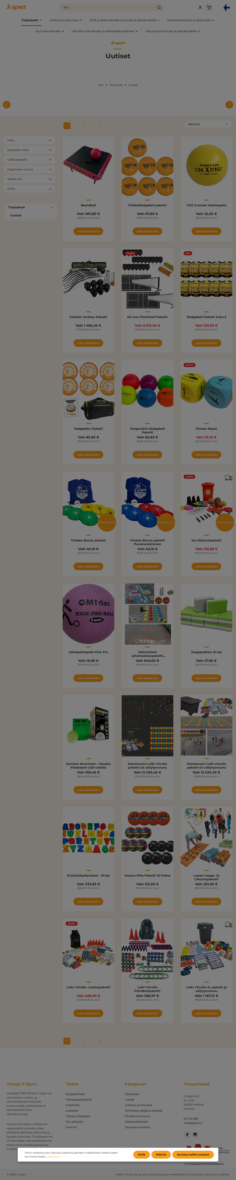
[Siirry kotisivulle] (16, 7)
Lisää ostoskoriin (88, 231)
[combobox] (107, 7)
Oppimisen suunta (20, 169)
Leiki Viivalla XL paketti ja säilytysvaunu (206, 989)
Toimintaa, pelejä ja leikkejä (143, 1110)
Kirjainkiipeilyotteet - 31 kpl (88, 875)
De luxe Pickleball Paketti (147, 317)
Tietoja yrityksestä (78, 1116)
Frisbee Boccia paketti (88, 540)
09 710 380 (191, 1118)
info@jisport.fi (193, 1123)
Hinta (11, 188)
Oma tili (71, 1127)
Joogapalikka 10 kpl (206, 652)
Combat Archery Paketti (88, 317)
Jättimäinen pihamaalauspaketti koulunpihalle (147, 654)
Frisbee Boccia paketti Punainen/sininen (147, 542)
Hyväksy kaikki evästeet (193, 1154)
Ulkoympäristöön (136, 1121)
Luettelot (72, 1110)
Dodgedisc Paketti (88, 428)
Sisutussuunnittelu (137, 1127)
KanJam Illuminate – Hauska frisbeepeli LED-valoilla (88, 765)
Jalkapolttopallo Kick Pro (88, 652)
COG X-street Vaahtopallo (206, 205)
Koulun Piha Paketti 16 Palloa (147, 875)
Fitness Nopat (206, 428)
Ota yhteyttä (74, 1121)
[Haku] (159, 7)
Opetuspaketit (17, 159)
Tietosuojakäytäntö (79, 1099)
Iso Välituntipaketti (206, 540)
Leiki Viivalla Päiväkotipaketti (147, 989)
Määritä (161, 1154)
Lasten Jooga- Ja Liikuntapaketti (206, 877)
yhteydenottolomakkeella (206, 1164)
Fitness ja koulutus (137, 1116)
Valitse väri (14, 179)
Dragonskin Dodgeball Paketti (147, 430)
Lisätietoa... (54, 1156)
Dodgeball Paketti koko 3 (206, 317)
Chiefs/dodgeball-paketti (147, 205)
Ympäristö (73, 1105)
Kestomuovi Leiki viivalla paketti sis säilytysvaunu (147, 765)
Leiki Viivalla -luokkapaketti (88, 987)
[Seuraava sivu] (92, 125)
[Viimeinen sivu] (100, 125)
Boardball (88, 205)
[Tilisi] (200, 7)
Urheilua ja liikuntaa (138, 1105)
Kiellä (141, 1154)
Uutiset (130, 1099)
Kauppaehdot (75, 1094)
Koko (10, 140)
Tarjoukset (132, 1094)
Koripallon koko (18, 150)
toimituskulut (157, 1174)
